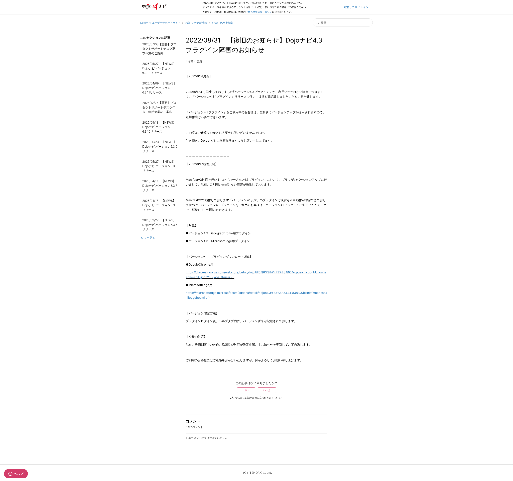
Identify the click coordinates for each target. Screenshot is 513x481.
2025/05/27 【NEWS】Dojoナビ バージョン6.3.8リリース (159, 166)
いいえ (267, 390)
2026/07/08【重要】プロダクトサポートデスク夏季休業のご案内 (159, 48)
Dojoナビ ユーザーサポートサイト (160, 22)
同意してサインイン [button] (356, 7)
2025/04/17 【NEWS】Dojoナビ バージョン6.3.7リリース (159, 185)
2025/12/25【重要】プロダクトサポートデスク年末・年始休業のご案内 (159, 107)
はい (246, 390)
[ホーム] (154, 9)
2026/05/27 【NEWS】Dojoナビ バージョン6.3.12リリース (159, 68)
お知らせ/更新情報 (196, 22)
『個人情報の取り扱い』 (259, 11)
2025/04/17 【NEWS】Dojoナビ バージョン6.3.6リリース (159, 205)
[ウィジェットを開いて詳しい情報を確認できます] (16, 474)
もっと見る (147, 238)
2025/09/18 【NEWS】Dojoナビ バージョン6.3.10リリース (159, 127)
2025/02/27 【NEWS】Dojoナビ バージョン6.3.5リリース (159, 224)
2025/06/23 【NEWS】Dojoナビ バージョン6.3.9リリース (159, 146)
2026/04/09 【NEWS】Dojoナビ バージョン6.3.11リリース (159, 87)
